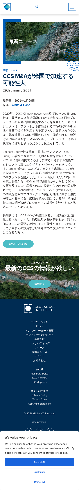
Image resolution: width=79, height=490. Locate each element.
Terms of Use (39, 399)
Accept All (39, 462)
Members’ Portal (40, 373)
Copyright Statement (39, 403)
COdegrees (39, 382)
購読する (39, 283)
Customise (39, 472)
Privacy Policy (39, 395)
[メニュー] (72, 7)
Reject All (39, 482)
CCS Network (39, 377)
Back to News (18, 243)
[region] (39, 460)
